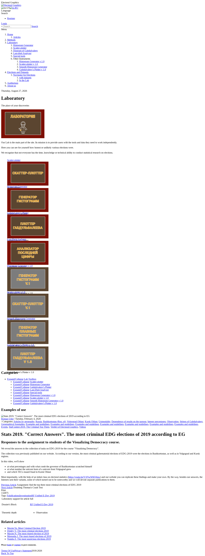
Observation (173, 421)
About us (11, 85)
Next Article (7, 487)
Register (11, 18)
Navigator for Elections (24, 75)
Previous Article (8, 485)
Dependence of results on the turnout (129, 421)
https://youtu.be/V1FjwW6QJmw (84, 477)
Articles (17, 37)
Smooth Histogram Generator (33, 67)
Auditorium (12, 83)
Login (4, 23)
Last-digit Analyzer (22, 53)
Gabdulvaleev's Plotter (18, 213)
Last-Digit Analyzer (16, 239)
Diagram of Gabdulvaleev (25, 50)
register (17, 545)
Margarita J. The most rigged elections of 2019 (29, 536)
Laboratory (12, 42)
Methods (11, 40)
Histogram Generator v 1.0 (20, 265)
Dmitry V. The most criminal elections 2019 (28, 531)
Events (4, 427)
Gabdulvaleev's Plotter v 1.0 (32, 69)
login (9, 545)
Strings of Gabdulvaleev (191, 421)
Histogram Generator (23, 45)
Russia (39, 421)
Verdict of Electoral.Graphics (64, 427)
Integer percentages (157, 421)
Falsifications (13, 495)
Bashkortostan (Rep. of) (54, 421)
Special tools (19, 56)
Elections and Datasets (18, 72)
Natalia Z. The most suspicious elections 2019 (29, 539)
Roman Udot (7, 419)
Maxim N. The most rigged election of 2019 (28, 533)
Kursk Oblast (91, 421)
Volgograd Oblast (75, 421)
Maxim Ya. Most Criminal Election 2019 (26, 528)
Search (35, 26)
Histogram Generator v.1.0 (31, 61)
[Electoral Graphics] (11, 5)
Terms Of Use (8, 550)
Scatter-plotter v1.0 (16, 292)
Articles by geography (24, 421)
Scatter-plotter (19, 48)
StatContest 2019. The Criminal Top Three (29, 427)
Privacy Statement (23, 550)
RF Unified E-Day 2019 (43, 495)
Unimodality (104, 421)
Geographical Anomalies (13, 424)
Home (10, 34)
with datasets (25, 77)
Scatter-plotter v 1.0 (28, 64)
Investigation (25, 495)
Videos (82, 427)
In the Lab (24, 80)
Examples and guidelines (37, 424)
